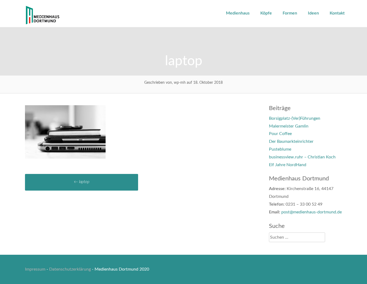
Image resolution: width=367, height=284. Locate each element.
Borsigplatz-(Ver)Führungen (294, 118)
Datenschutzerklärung (70, 269)
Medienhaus (238, 13)
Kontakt (337, 13)
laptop (81, 182)
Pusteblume (280, 149)
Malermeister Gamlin (288, 126)
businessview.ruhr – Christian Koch (302, 157)
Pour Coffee (280, 134)
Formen (290, 13)
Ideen (313, 13)
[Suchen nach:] (297, 237)
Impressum (35, 269)
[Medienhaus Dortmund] (42, 23)
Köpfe (266, 13)
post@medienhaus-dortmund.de (311, 212)
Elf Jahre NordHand (287, 165)
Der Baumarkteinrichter (291, 141)
